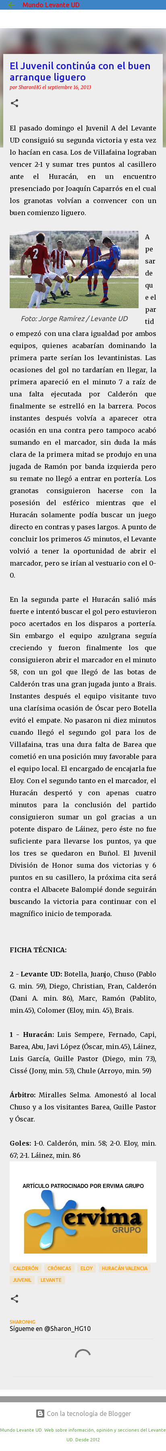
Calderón (25, 1268)
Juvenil (22, 1280)
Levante (51, 1280)
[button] (14, 103)
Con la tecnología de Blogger (88, 1413)
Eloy (87, 1268)
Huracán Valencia (124, 1268)
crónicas (59, 1268)
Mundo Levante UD (51, 4)
